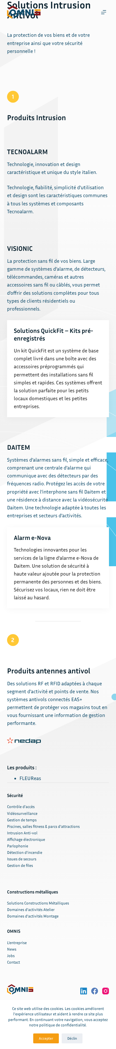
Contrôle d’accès (21, 806)
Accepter (46, 1038)
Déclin (72, 1038)
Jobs (11, 955)
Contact (13, 962)
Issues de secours (21, 858)
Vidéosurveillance (22, 813)
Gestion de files (20, 865)
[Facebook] (94, 991)
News (11, 949)
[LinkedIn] (83, 991)
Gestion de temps (22, 819)
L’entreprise (17, 942)
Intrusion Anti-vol (22, 832)
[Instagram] (105, 991)
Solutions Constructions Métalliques (38, 903)
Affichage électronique (26, 839)
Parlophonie (17, 845)
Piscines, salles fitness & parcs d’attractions (43, 826)
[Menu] (103, 12)
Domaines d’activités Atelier (31, 909)
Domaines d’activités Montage (33, 916)
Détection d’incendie (24, 852)
